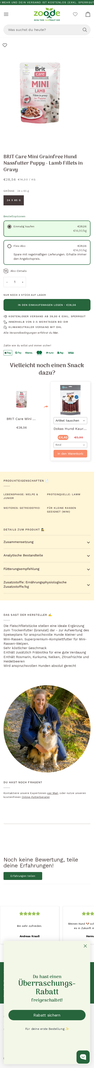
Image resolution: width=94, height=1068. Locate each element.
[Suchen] (85, 30)
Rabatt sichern (47, 1015)
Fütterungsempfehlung (21, 569)
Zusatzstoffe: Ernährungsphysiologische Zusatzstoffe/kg (35, 584)
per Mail (52, 793)
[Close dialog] (85, 946)
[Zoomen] (8, 139)
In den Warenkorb (70, 453)
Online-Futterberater (36, 797)
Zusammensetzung (18, 542)
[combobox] (47, 30)
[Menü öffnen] (10, 14)
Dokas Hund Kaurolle (72, 429)
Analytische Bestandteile (23, 555)
